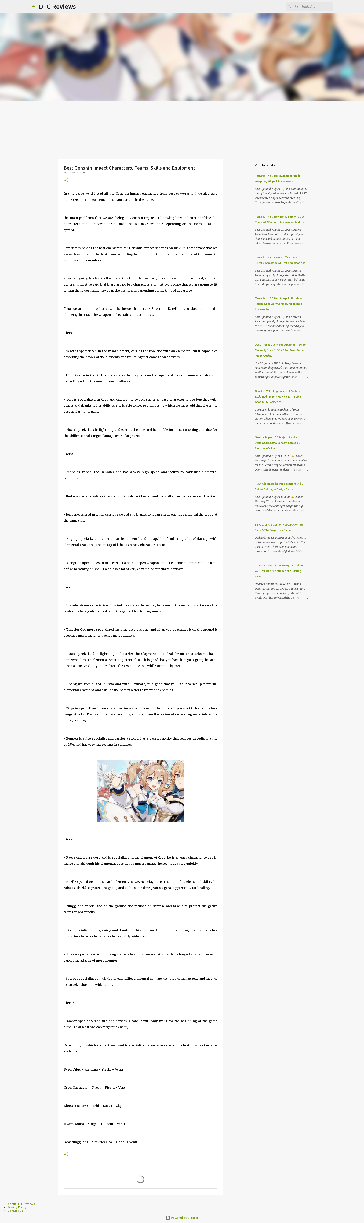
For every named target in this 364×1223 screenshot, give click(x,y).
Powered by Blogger (184, 1217)
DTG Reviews (57, 6)
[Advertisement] (182, 129)
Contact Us (15, 1210)
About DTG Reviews (21, 1204)
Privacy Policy (17, 1207)
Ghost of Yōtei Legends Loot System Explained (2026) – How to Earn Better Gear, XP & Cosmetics (278, 397)
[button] (66, 180)
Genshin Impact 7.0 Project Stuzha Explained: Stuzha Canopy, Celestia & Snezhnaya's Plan (277, 443)
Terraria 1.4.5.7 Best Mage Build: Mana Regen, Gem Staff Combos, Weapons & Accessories (279, 304)
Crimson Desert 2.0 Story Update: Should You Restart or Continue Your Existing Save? (280, 571)
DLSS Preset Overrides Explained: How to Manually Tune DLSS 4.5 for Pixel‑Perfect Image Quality (280, 350)
